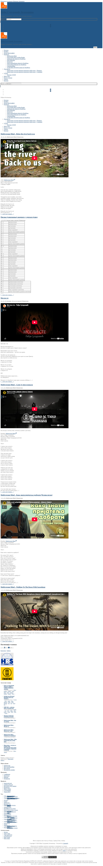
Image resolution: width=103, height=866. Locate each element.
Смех (8, 802)
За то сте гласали (16, 301)
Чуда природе (13, 820)
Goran (9, 712)
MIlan (11, 710)
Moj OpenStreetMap (9, 767)
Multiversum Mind (11, 137)
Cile (5, 710)
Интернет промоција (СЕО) (12, 798)
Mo (9, 703)
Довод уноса (7, 833)
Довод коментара (8, 834)
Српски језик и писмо (12, 220)
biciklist (5, 691)
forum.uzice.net (8, 783)
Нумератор (7, 778)
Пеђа (15, 690)
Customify (65, 843)
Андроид (6, 800)
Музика (6, 808)
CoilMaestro (7, 774)
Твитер (8, 806)
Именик (6, 777)
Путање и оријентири (12, 796)
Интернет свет (7, 804)
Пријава (6, 832)
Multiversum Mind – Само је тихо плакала (17, 385)
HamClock (6, 776)
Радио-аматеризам (11, 822)
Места (8, 820)
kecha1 (5, 712)
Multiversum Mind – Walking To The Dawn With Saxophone (23, 587)
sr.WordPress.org (8, 836)
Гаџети (5, 801)
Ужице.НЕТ (7, 792)
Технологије (7, 823)
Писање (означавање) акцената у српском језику (19, 217)
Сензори (12, 818)
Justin (9, 701)
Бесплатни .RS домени (10, 786)
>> (13, 647)
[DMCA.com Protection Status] (49, 858)
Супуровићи (7, 790)
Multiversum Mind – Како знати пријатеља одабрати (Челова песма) (26, 495)
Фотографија (7, 827)
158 (11, 647)
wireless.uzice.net (8, 784)
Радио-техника (7, 814)
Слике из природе (11, 811)
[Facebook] (50, 25)
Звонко (5, 752)
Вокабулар (7, 787)
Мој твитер (7, 768)
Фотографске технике (12, 828)
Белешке (8, 301)
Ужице (5, 824)
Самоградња (7, 817)
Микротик (9, 826)
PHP (8, 813)
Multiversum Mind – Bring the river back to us (18, 134)
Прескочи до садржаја (7, 1)
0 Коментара (19, 137)
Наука (5, 810)
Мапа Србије (7, 789)
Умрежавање (7, 825)
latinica (9, 650)
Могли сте (4, 298)
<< (1, 647)
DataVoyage (7, 765)
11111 (15, 699)
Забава (5, 802)
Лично (5, 807)
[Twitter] (50, 26)
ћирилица (3, 650)
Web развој (6, 798)
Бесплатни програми (12, 816)
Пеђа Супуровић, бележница (17, 12)
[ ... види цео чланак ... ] (7, 214)
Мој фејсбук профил (9, 770)
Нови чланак (7, 837)
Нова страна (7, 838)
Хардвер (9, 816)
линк (64, 850)
